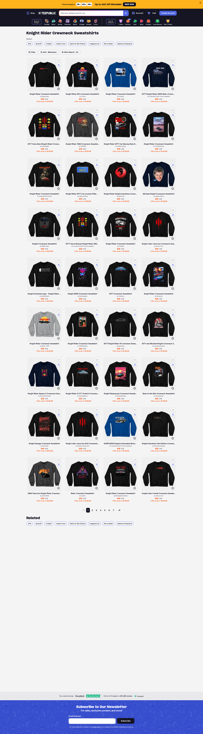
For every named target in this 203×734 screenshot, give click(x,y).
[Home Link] (47, 13)
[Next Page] (119, 510)
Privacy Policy (97, 727)
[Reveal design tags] (58, 89)
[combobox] (91, 13)
